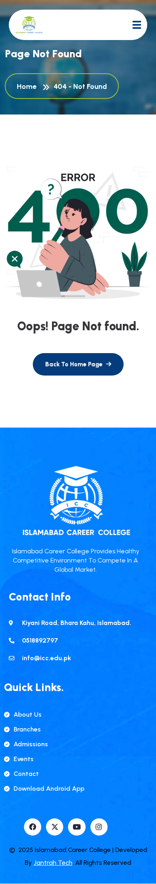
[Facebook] (32, 827)
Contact (26, 774)
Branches (27, 729)
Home (28, 86)
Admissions (31, 744)
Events (24, 759)
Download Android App (49, 788)
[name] (29, 25)
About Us (28, 714)
